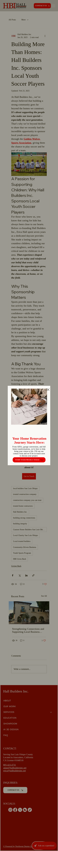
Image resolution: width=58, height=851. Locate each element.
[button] (48, 389)
